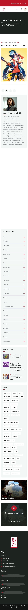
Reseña (14, 447)
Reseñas (5, 324)
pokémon (6, 447)
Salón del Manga (9, 458)
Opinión (5, 315)
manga (6, 429)
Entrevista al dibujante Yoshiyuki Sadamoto (14, 24)
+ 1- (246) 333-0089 (14, 521)
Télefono (3, 579)
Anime (14, 393)
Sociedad (5, 328)
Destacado (6, 276)
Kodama (6, 425)
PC (13, 440)
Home (2, 22)
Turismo (5, 337)
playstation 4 (19, 444)
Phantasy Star (8, 444)
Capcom (15, 396)
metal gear (16, 433)
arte (20, 393)
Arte (4, 237)
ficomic (14, 407)
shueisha (6, 462)
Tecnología (6, 332)
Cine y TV (6, 245)
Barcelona (7, 396)
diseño (6, 404)
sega (18, 458)
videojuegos (15, 473)
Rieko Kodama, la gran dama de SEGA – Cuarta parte (16, 377)
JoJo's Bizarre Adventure (11, 422)
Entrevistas (6, 280)
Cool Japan (16, 23)
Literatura (6, 293)
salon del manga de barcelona (13, 454)
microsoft (7, 436)
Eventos (5, 284)
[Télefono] (13, 575)
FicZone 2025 (15, 411)
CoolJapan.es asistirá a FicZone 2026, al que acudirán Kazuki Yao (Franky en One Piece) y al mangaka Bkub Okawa (17, 367)
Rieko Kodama (8, 451)
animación (7, 393)
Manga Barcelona (16, 429)
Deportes (5, 271)
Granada (6, 414)
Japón (5, 418)
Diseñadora (15, 400)
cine (22, 396)
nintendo (7, 440)
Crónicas (5, 258)
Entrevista (14, 404)
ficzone (6, 411)
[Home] (4, 9)
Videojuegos (6, 341)
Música (5, 302)
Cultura (5, 263)
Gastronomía (6, 289)
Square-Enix (7, 465)
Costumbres (6, 254)
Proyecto (5, 319)
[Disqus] (14, 169)
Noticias (5, 310)
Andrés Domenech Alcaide (9, 42)
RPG (16, 451)
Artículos (5, 241)
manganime (7, 433)
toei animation (8, 469)
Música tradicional (8, 306)
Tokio (17, 469)
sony (13, 462)
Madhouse (14, 425)
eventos (6, 407)
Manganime (6, 297)
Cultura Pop (6, 267)
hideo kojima (15, 414)
